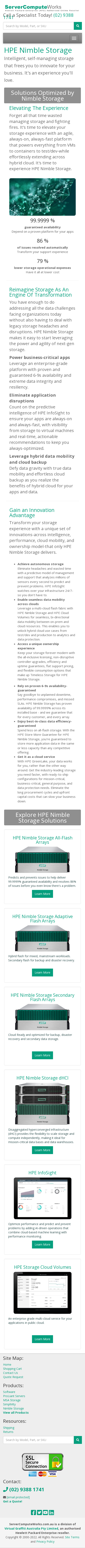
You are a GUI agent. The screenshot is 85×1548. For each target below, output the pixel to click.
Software (9, 1392)
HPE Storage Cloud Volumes (42, 1267)
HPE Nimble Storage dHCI (42, 1078)
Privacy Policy (45, 1541)
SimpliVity (9, 1404)
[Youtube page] (45, 1513)
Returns (8, 1432)
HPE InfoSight (42, 1173)
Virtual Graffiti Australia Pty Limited (31, 1528)
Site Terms (72, 1537)
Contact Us (10, 1373)
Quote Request (13, 1377)
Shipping (8, 1428)
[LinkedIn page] (51, 1513)
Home (7, 1364)
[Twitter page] (39, 1513)
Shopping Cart (12, 1369)
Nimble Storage (13, 1408)
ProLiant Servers (14, 1396)
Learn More (42, 894)
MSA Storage (12, 1400)
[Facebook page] (33, 1513)
